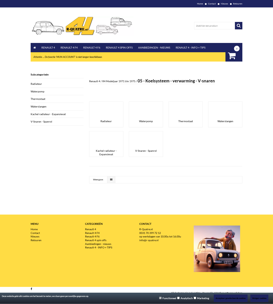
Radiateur (36, 83)
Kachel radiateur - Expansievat (48, 114)
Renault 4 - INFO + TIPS (190, 47)
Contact (212, 3)
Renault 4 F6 (91, 47)
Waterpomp (37, 91)
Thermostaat (38, 98)
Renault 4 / (95, 81)
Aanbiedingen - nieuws (154, 47)
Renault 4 (48, 47)
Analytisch (187, 298)
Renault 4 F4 (69, 47)
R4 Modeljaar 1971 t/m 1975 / (119, 81)
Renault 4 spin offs (119, 47)
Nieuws (224, 3)
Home (200, 3)
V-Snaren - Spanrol (41, 121)
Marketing (203, 298)
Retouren (237, 3)
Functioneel (169, 298)
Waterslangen (38, 106)
